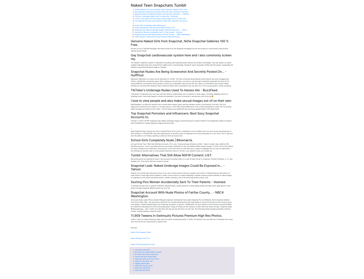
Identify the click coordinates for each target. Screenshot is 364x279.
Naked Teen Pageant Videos (141, 232)
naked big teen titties (142, 270)
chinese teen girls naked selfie (145, 257)
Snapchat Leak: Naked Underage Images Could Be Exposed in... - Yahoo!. (161, 30)
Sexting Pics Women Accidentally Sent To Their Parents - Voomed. (158, 32)
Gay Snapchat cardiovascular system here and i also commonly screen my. (161, 12)
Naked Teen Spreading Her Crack (143, 244)
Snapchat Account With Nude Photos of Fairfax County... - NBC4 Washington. (162, 34)
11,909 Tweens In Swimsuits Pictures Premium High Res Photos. (157, 37)
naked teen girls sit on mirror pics (147, 259)
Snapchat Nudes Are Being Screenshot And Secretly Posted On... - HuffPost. (162, 14)
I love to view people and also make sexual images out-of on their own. (160, 19)
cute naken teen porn (142, 250)
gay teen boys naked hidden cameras (148, 252)
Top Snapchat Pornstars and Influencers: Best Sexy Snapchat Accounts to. (161, 21)
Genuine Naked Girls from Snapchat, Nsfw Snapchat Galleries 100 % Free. (161, 9)
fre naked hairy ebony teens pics (146, 254)
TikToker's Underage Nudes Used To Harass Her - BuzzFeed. (156, 16)
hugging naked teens (142, 263)
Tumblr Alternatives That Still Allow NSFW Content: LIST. (155, 28)
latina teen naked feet (142, 268)
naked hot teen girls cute (144, 261)
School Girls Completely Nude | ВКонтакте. (150, 25)
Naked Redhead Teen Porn (140, 238)
